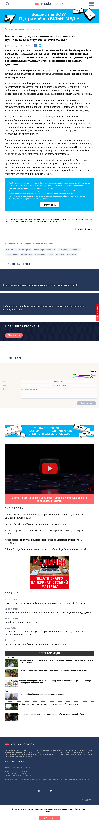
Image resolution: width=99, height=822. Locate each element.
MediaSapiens (25, 250)
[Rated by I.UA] (43, 792)
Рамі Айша (71, 254)
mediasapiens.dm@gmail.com (20, 773)
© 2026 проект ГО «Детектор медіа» (17, 771)
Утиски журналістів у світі (19, 29)
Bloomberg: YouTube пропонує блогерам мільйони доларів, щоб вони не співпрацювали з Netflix (44, 516)
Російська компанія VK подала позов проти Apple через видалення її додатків (48, 612)
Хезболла (60, 254)
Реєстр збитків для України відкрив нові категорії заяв (35, 523)
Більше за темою (18, 264)
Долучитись (49, 204)
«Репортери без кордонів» (69, 250)
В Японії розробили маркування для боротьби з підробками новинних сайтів (47, 549)
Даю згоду (49, 818)
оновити (92, 371)
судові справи (12, 254)
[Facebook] (35, 45)
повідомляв (15, 83)
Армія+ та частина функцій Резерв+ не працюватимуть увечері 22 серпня (45, 603)
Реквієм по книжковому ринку (22, 621)
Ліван (50, 254)
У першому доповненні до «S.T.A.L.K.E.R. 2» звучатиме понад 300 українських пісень (47, 532)
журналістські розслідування (33, 254)
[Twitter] (40, 45)
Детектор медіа (49, 653)
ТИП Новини (11, 250)
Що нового (35, 29)
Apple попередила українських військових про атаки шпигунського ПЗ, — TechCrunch (45, 541)
